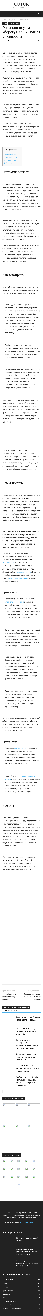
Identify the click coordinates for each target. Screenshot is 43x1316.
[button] (4, 14)
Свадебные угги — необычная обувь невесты (10, 996)
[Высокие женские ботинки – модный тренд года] (8, 1020)
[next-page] (7, 1091)
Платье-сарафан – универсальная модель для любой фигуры (27, 1263)
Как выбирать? (11, 157)
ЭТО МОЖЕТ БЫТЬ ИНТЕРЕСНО (16, 1007)
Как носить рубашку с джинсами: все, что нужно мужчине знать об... (26, 1251)
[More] (26, 45)
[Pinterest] (15, 45)
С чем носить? (11, 160)
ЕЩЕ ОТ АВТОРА (10, 1011)
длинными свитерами (18, 578)
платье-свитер (20, 748)
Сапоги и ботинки (22, 20)
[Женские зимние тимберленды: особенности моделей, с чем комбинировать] (8, 1043)
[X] (10, 45)
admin (7, 40)
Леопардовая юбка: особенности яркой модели (32, 996)
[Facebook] (4, 45)
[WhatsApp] (21, 45)
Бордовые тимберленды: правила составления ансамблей (27, 1057)
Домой (4, 20)
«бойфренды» (8, 563)
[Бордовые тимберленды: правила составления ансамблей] (8, 1057)
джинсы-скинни (24, 572)
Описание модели (12, 154)
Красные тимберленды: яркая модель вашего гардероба (27, 1031)
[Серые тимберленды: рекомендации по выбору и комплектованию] (8, 1068)
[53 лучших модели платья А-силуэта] (8, 1241)
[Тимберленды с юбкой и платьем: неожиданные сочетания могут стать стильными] (8, 1080)
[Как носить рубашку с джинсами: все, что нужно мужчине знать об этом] (8, 1252)
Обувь (11, 20)
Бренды (8, 163)
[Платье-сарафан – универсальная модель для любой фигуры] (8, 1264)
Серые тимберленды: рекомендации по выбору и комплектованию (28, 1068)
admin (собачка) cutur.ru (29, 1222)
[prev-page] (3, 1091)
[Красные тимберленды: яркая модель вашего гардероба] (8, 1031)
